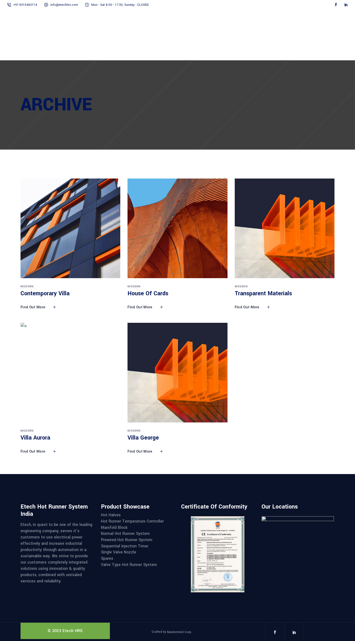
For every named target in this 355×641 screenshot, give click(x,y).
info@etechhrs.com (64, 5)
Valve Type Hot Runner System (129, 564)
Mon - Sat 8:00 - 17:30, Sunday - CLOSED (120, 5)
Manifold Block (114, 527)
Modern (27, 286)
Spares (107, 558)
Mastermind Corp (179, 632)
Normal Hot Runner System (125, 533)
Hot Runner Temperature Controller (132, 521)
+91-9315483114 (25, 5)
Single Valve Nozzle (118, 552)
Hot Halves (111, 515)
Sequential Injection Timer (124, 546)
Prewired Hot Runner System (126, 540)
